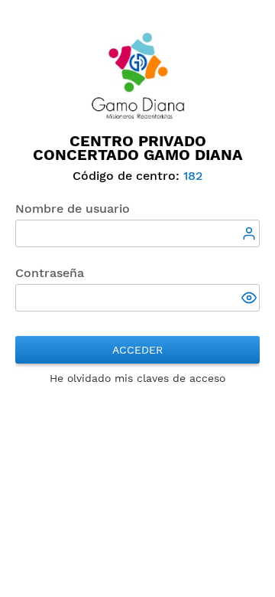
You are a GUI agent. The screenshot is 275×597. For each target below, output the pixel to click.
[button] (250, 299)
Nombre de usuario (72, 208)
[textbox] (137, 233)
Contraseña (49, 273)
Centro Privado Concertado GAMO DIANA (138, 148)
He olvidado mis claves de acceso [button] (137, 378)
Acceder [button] (137, 350)
